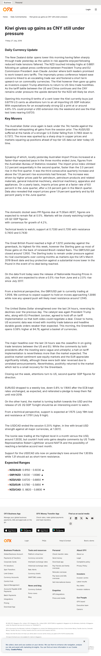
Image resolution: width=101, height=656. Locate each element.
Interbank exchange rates (38, 562)
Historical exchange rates (38, 566)
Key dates (80, 586)
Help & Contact (65, 541)
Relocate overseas (59, 572)
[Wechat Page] (87, 518)
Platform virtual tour (35, 554)
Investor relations (83, 589)
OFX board (81, 602)
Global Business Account (13, 554)
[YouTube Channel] (92, 518)
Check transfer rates (60, 554)
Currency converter (35, 558)
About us (80, 554)
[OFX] (7, 9)
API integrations (58, 594)
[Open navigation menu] (96, 9)
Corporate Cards (10, 562)
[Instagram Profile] (71, 524)
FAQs (44, 541)
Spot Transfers (9, 570)
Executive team (82, 605)
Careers (80, 609)
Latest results (82, 582)
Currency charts (34, 573)
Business (7, 2)
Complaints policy (83, 562)
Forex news (32, 593)
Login (88, 9)
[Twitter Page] (81, 518)
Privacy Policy (82, 566)
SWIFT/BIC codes (34, 577)
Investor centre (82, 578)
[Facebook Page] (71, 518)
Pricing (6, 603)
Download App (9, 607)
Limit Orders (8, 573)
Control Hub (8, 581)
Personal (18, 2)
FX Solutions (9, 566)
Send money (57, 558)
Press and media (58, 598)
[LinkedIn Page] (76, 518)
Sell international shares (61, 582)
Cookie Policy (16, 649)
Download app (57, 562)
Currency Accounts (11, 577)
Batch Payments (10, 595)
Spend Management (11, 585)
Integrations (8, 599)
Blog (30, 597)
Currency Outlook (35, 589)
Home (5, 17)
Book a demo (89, 541)
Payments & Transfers (12, 558)
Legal (79, 558)
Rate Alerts (32, 570)
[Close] (84, 641)
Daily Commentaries (19, 17)
